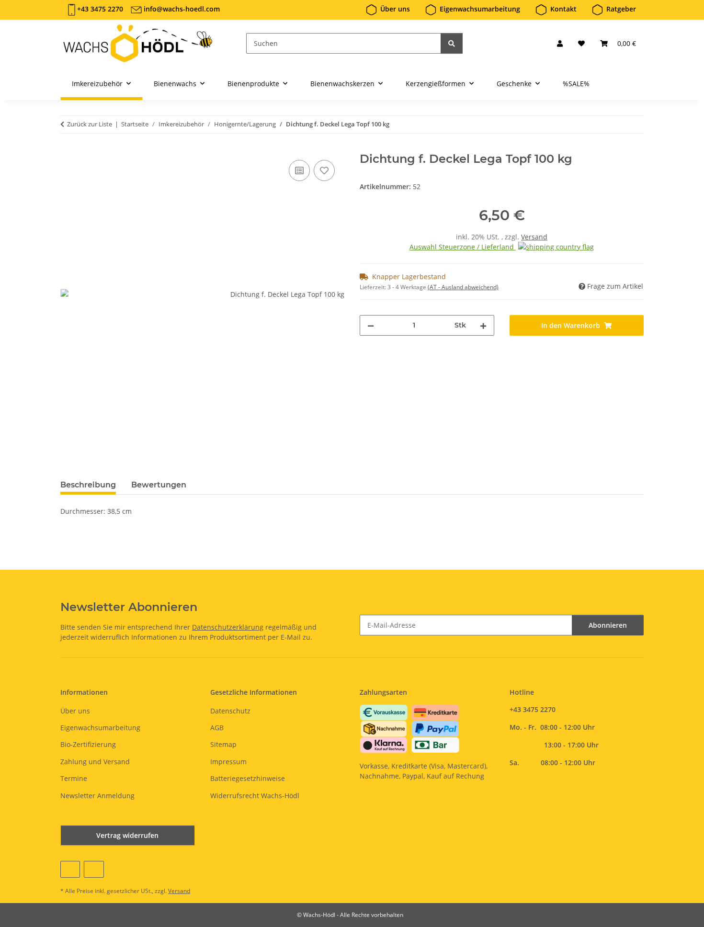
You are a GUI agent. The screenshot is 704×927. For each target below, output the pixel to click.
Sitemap (223, 744)
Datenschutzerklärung (227, 627)
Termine (73, 778)
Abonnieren (608, 625)
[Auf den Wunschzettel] (324, 170)
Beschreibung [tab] (88, 484)
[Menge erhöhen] (483, 325)
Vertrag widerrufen (127, 835)
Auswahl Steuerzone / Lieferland (462, 246)
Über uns (395, 8)
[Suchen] (452, 43)
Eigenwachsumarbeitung (480, 8)
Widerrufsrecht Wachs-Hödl (254, 795)
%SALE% (576, 83)
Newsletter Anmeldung (97, 795)
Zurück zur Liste (89, 124)
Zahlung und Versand (95, 761)
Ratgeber (621, 8)
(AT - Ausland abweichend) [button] (463, 287)
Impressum (228, 761)
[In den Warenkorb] (68, 147)
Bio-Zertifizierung (88, 744)
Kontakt (563, 8)
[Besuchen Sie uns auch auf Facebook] (70, 869)
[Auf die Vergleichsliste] (299, 170)
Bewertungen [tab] (158, 484)
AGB (217, 727)
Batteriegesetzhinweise (247, 778)
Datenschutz (230, 710)
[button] (559, 43)
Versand (534, 236)
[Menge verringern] (370, 325)
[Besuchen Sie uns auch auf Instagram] (93, 869)
